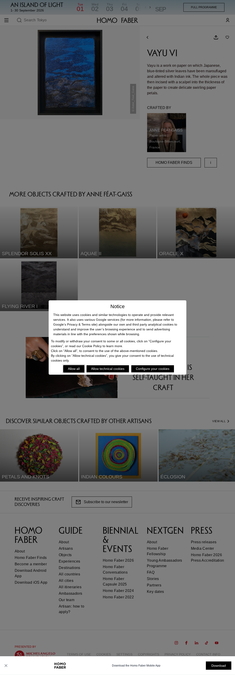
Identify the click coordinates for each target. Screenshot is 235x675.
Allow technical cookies (107, 369)
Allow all (74, 369)
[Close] (6, 665)
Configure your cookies (152, 369)
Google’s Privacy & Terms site (74, 324)
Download (218, 665)
